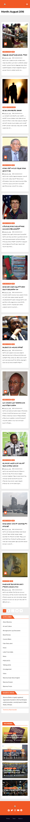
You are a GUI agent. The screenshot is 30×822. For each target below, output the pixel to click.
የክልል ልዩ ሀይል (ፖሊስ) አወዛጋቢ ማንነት (14, 55)
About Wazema (7, 622)
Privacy (8, 818)
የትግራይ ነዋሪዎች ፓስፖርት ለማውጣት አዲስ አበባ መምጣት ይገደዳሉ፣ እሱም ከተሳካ (15, 737)
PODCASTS (6, 660)
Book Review (6, 581)
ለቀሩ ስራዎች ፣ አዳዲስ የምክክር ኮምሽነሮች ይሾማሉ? (14, 754)
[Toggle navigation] (27, 4)
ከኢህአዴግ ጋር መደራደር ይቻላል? (12, 347)
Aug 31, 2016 (7, 58)
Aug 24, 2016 (7, 292)
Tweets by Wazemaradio (10, 709)
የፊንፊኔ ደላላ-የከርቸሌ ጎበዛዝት (12, 110)
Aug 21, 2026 (9, 793)
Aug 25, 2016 (7, 174)
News (4, 656)
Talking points (7, 665)
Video (4, 673)
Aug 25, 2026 (9, 740)
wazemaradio (18, 58)
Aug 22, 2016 (7, 350)
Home (13, 51)
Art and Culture (6, 283)
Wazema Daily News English (11, 678)
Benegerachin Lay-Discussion (11, 630)
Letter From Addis (11, 107)
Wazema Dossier (8, 682)
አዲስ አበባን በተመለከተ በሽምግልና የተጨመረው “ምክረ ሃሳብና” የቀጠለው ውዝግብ (14, 772)
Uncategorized (7, 669)
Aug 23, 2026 (9, 758)
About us (20, 818)
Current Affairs (6, 51)
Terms (14, 818)
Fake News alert (7, 643)
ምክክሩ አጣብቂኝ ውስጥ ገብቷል (14, 790)
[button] (23, 4)
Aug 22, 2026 (9, 775)
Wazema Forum (7, 686)
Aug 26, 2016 (7, 113)
